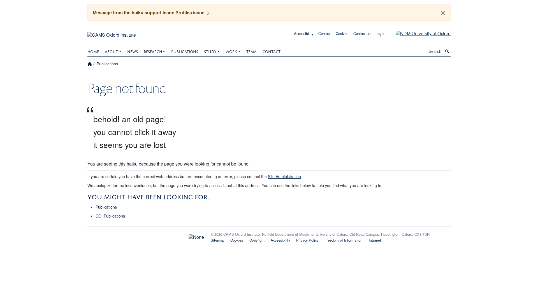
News (132, 51)
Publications (184, 51)
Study (210, 51)
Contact (324, 33)
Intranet (375, 240)
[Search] (447, 51)
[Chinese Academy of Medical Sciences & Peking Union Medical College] (145, 235)
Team (251, 51)
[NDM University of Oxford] (419, 33)
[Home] (90, 63)
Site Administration (284, 176)
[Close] (443, 13)
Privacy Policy (307, 240)
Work (231, 51)
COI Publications (110, 216)
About (111, 51)
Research (153, 51)
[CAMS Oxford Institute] (111, 33)
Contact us (361, 33)
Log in (380, 33)
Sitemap (217, 240)
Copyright (257, 240)
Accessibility (303, 33)
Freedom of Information (343, 240)
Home (93, 51)
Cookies (342, 33)
